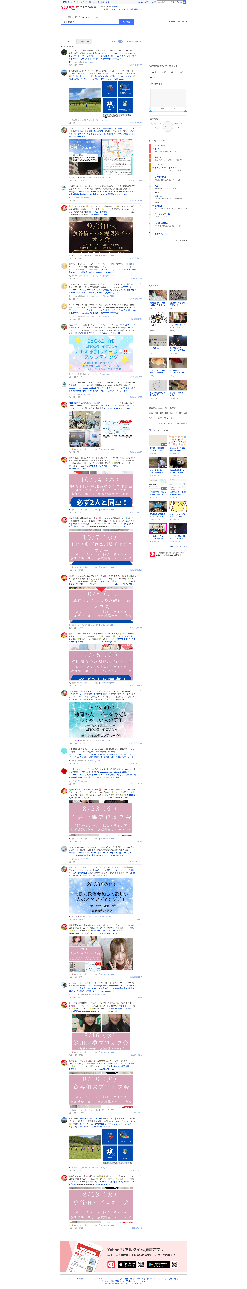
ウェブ (63, 17)
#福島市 (90, 775)
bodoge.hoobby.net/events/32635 (82, 192)
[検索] (184, 2)
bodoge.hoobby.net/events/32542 (118, 53)
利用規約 (128, 1279)
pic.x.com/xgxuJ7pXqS (116, 526)
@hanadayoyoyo (105, 178)
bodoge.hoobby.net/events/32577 (114, 287)
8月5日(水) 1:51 (136, 919)
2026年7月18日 (136, 1170)
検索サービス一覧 (153, 1279)
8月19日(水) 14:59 (135, 299)
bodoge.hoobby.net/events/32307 (113, 772)
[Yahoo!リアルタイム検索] (78, 6)
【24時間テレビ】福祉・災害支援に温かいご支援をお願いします (86, 2)
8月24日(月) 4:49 (136, 200)
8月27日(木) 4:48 (136, 123)
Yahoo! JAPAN (143, 2)
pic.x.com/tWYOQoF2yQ (107, 1011)
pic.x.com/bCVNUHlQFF (102, 1127)
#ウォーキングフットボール (91, 1118)
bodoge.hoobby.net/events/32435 (82, 853)
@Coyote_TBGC (108, 276)
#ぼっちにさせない (109, 134)
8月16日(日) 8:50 (136, 452)
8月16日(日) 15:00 (135, 65)
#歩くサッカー (84, 76)
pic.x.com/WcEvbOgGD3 (114, 933)
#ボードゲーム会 (83, 56)
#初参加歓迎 (129, 56)
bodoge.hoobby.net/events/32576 (116, 307)
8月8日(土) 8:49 (136, 841)
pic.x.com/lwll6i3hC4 (111, 333)
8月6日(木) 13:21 (136, 862)
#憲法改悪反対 (86, 131)
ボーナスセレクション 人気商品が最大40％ (125, 9)
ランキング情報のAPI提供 (111, 1281)
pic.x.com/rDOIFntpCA (102, 876)
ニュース (94, 17)
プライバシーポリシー (97, 1279)
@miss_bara (82, 781)
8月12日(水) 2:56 (136, 628)
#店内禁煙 (84, 403)
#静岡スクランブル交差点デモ (89, 134)
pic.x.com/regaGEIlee (119, 699)
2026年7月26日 (136, 1055)
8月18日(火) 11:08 (135, 377)
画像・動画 (85, 41)
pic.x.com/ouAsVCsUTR (126, 408)
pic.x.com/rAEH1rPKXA (78, 137)
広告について (138, 1279)
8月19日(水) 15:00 (135, 278)
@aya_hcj (103, 120)
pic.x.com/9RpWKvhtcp (104, 1069)
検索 (128, 22)
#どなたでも (119, 56)
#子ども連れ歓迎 (113, 777)
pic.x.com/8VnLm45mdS (118, 798)
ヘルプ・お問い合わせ (170, 1279)
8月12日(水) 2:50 (136, 685)
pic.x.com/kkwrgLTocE (98, 214)
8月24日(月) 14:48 (135, 180)
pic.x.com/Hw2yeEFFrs (124, 584)
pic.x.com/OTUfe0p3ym (116, 79)
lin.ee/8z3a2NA (110, 408)
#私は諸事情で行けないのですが (118, 76)
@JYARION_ (89, 62)
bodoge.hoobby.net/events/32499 (82, 754)
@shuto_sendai (95, 761)
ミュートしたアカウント (178, 21)
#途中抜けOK (97, 59)
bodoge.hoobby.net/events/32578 (114, 267)
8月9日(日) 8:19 (136, 784)
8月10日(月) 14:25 (135, 763)
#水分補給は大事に (82, 1127)
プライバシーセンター (115, 1279)
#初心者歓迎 (108, 56)
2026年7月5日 (137, 1228)
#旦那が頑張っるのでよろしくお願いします (86, 79)
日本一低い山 (177, 2)
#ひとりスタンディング (84, 328)
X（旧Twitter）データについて (134, 1281)
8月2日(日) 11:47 (136, 977)
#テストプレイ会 (120, 194)
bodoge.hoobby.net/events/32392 (109, 986)
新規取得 (115, 7)
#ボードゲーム (97, 56)
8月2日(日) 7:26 (136, 997)
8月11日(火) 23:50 (135, 743)
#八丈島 (75, 76)
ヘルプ (153, 2)
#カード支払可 (101, 212)
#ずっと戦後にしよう (126, 134)
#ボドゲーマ (102, 754)
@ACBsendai (85, 198)
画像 (70, 17)
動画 (75, 17)
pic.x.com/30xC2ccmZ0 (104, 1184)
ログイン (101, 9)
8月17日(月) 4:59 (136, 397)
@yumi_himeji (100, 994)
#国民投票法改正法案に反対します (89, 333)
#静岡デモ (112, 128)
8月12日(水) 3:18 (136, 570)
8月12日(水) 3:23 (136, 512)
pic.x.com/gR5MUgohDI (111, 642)
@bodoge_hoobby (110, 59)
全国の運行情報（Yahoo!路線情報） (172, 424)
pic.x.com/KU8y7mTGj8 (78, 469)
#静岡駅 (120, 128)
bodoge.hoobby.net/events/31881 (82, 388)
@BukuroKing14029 (108, 255)
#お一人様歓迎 (85, 59)
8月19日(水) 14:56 (135, 319)
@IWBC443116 (85, 859)
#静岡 (105, 128)
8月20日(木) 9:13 (136, 258)
